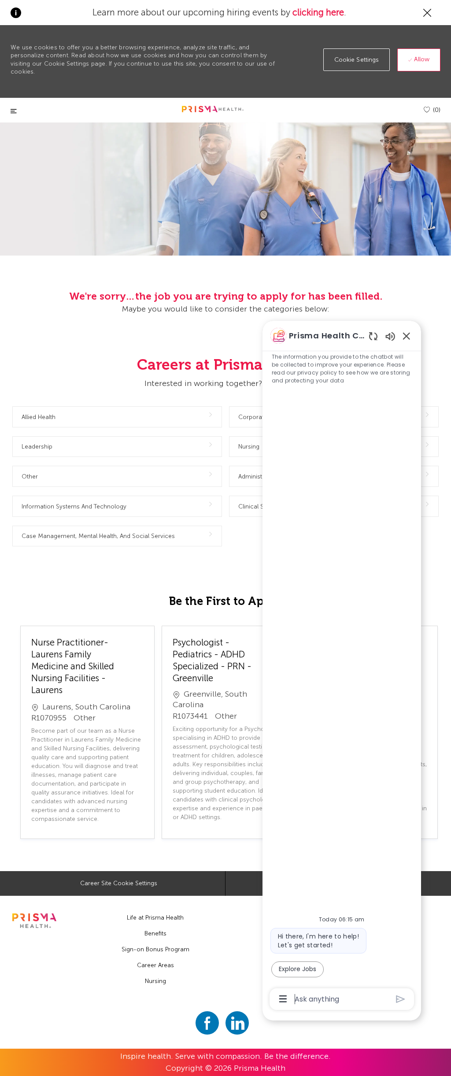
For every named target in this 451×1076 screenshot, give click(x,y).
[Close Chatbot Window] (406, 336)
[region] (341, 666)
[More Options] (282, 999)
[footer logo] (34, 920)
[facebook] (207, 1023)
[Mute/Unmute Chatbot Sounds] (390, 336)
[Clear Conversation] (373, 336)
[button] (356, 59)
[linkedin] (237, 1023)
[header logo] (213, 109)
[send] (400, 999)
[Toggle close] (14, 111)
